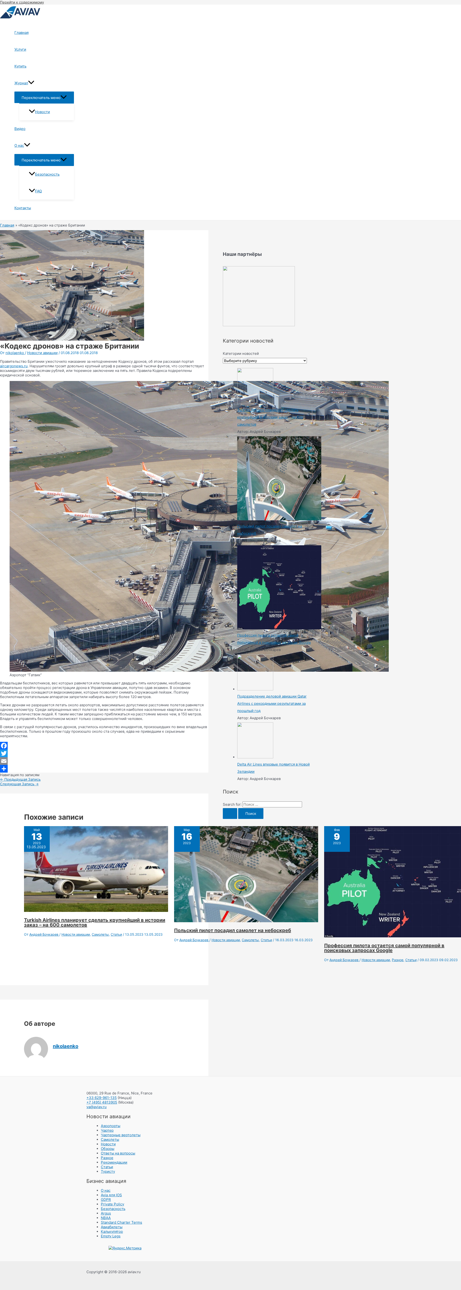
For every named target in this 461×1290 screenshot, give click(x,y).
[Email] (104, 761)
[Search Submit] (230, 813)
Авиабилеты (111, 1227)
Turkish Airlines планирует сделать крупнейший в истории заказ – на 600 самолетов (94, 922)
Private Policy (112, 1204)
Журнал (21, 83)
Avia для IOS (111, 1195)
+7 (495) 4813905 (101, 1102)
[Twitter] (104, 753)
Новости (42, 112)
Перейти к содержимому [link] (22, 2)
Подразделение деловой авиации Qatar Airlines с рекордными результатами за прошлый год (272, 703)
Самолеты (100, 934)
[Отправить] (104, 769)
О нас (19, 145)
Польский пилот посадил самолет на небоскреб (232, 930)
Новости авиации (42, 352)
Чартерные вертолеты (120, 1135)
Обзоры (107, 1148)
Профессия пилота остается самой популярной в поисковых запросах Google (384, 948)
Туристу (108, 1171)
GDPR (106, 1199)
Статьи (116, 934)
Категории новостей (241, 353)
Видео (19, 128)
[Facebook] (104, 745)
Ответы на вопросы (118, 1153)
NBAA (106, 1218)
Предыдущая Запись (20, 779)
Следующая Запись (19, 784)
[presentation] (31, 83)
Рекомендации (114, 1162)
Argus (106, 1213)
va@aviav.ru (96, 1107)
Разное (397, 960)
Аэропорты (110, 1126)
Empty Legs (111, 1236)
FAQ (38, 191)
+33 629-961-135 (101, 1097)
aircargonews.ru (14, 366)
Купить (20, 66)
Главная (21, 32)
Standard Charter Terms (121, 1222)
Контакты (22, 208)
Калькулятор (112, 1231)
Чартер (107, 1130)
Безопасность (47, 174)
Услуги (20, 49)
